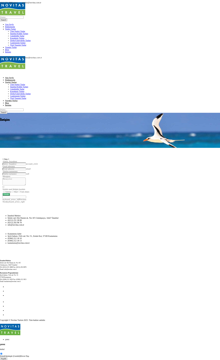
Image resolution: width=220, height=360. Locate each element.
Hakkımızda (10, 27)
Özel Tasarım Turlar (18, 45)
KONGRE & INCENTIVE (16, 291)
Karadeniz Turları (17, 38)
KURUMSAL (11, 295)
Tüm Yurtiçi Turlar (17, 31)
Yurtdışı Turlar (11, 47)
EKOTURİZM (11, 302)
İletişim (8, 52)
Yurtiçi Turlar (10, 29)
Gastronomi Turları (17, 43)
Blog (7, 50)
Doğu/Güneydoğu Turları (20, 40)
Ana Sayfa (9, 24)
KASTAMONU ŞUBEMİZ (16, 306)
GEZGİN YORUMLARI (15, 310)
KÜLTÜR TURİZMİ (14, 287)
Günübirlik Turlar (17, 36)
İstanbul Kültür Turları (19, 34)
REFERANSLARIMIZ (14, 315)
